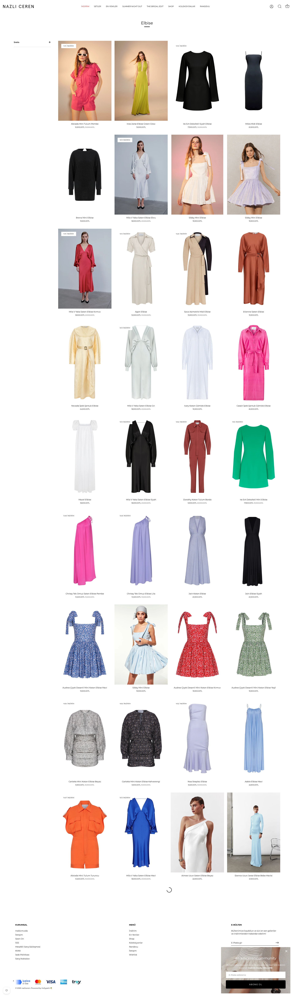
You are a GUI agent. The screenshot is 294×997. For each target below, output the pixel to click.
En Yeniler (111, 6)
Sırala (16, 42)
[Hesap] (274, 6)
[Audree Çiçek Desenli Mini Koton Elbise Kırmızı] (197, 644)
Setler (97, 6)
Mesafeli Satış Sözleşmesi (27, 946)
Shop (171, 6)
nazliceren (26, 988)
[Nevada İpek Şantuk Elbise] (84, 362)
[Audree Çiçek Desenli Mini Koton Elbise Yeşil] (253, 644)
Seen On (19, 938)
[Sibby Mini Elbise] (197, 175)
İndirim (85, 6)
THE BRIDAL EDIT (155, 6)
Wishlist (133, 954)
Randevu (205, 6)
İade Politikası (22, 954)
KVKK (18, 950)
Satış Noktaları (22, 958)
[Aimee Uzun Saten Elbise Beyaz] (197, 832)
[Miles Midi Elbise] (253, 81)
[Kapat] (286, 951)
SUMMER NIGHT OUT (132, 6)
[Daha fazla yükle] (169, 890)
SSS (17, 942)
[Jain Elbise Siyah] (253, 551)
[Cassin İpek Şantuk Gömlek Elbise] (253, 362)
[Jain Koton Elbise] (197, 551)
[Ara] (279, 6)
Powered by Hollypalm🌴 (41, 988)
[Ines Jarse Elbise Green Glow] (141, 81)
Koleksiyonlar (187, 6)
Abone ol (255, 984)
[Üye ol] (277, 942)
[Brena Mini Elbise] (84, 175)
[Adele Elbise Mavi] (253, 738)
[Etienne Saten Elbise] (253, 269)
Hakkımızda (21, 931)
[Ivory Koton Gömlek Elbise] (197, 362)
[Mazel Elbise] (84, 457)
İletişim (19, 934)
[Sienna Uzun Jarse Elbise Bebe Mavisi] (253, 832)
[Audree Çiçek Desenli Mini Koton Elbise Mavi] (84, 644)
